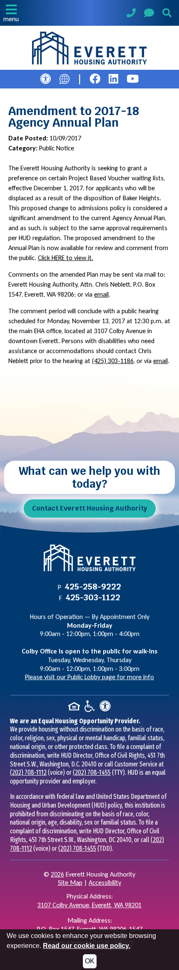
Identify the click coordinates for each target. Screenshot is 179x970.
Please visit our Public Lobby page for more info (89, 677)
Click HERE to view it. (65, 258)
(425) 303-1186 (113, 361)
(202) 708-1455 (92, 772)
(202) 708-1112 (28, 772)
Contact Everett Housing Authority (89, 508)
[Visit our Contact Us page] (149, 14)
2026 (57, 874)
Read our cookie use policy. (86, 945)
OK (89, 961)
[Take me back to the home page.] (89, 48)
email (101, 294)
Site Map (70, 883)
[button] (11, 12)
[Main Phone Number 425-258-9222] (131, 14)
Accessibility (105, 883)
